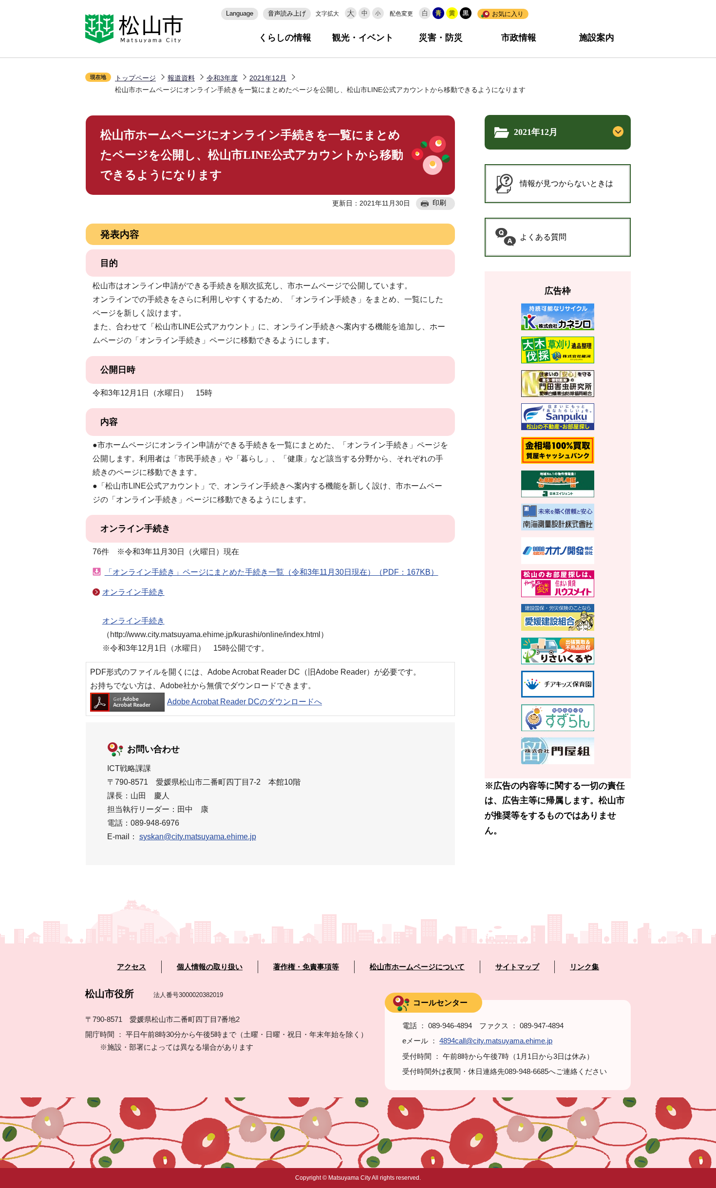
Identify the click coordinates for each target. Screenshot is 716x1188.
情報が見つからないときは (566, 183)
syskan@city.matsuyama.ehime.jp (197, 836)
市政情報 (518, 37)
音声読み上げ (287, 13)
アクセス (131, 967)
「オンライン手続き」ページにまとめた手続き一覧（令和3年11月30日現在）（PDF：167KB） (271, 572)
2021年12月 (267, 78)
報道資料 (181, 78)
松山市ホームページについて (417, 967)
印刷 (439, 203)
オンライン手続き (133, 592)
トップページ (135, 78)
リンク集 (584, 967)
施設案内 (596, 37)
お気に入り (508, 14)
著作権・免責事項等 (306, 967)
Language (239, 13)
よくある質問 (543, 237)
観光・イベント (363, 37)
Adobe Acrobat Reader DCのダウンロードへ (244, 702)
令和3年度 (222, 78)
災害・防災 (441, 37)
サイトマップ (517, 967)
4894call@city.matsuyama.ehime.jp (495, 1041)
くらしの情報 (285, 37)
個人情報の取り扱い (210, 967)
